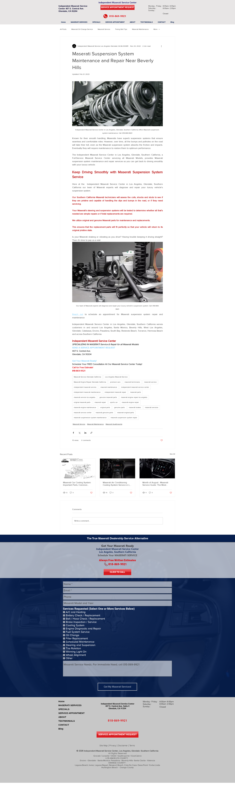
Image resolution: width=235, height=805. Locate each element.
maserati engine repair (130, 402)
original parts (105, 407)
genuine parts (119, 407)
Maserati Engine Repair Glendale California (90, 382)
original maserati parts (82, 402)
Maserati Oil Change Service (82, 29)
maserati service (150, 382)
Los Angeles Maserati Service (116, 377)
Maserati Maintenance (140, 29)
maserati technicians (132, 382)
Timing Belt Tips (121, 29)
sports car (114, 402)
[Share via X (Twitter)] (79, 433)
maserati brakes (135, 407)
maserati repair (100, 402)
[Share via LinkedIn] (85, 433)
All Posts (63, 29)
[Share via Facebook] (73, 433)
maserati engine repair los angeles (134, 397)
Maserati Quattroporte (114, 424)
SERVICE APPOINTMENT (71, 713)
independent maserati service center (135, 387)
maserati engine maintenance (85, 407)
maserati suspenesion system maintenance (90, 418)
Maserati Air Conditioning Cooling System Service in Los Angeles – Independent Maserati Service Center (117, 483)
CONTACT (63, 725)
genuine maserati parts (108, 397)
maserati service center (83, 412)
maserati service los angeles (84, 397)
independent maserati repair (115, 392)
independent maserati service (85, 387)
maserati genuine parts (104, 412)
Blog (60, 729)
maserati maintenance (108, 387)
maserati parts (135, 392)
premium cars (115, 382)
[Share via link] (91, 433)
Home (61, 701)
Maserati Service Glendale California (87, 377)
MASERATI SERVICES (70, 705)
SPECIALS (63, 709)
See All (172, 454)
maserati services (151, 407)
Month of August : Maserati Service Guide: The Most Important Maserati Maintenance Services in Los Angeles (156, 483)
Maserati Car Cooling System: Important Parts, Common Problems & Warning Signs (77, 483)
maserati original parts (125, 412)
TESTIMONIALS (66, 721)
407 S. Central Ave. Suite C (117, 706)
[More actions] (161, 46)
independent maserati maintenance (87, 392)
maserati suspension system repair (124, 418)
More (155, 29)
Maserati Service (104, 29)
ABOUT (62, 717)
